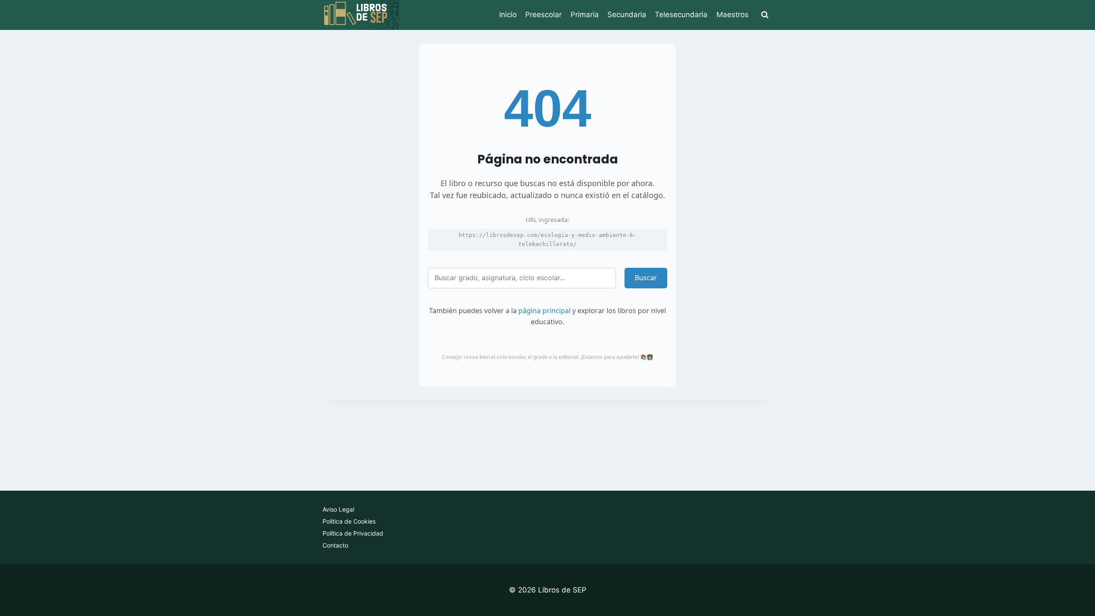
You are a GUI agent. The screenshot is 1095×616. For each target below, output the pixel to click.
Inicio (508, 14)
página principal (544, 310)
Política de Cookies (349, 521)
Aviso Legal (338, 509)
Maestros (732, 14)
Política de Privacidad (353, 533)
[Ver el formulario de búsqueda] (764, 15)
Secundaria (626, 14)
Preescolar (543, 14)
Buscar (646, 277)
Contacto (335, 545)
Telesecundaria (681, 14)
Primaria (585, 14)
